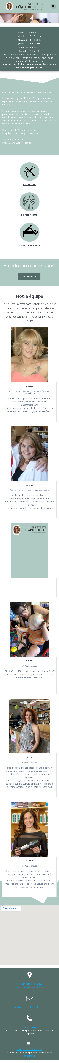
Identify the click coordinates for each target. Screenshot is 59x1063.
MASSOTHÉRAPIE (29, 245)
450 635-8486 (29, 276)
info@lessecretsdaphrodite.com (29, 1007)
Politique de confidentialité (29, 1049)
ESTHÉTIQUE (29, 215)
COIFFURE (29, 184)
